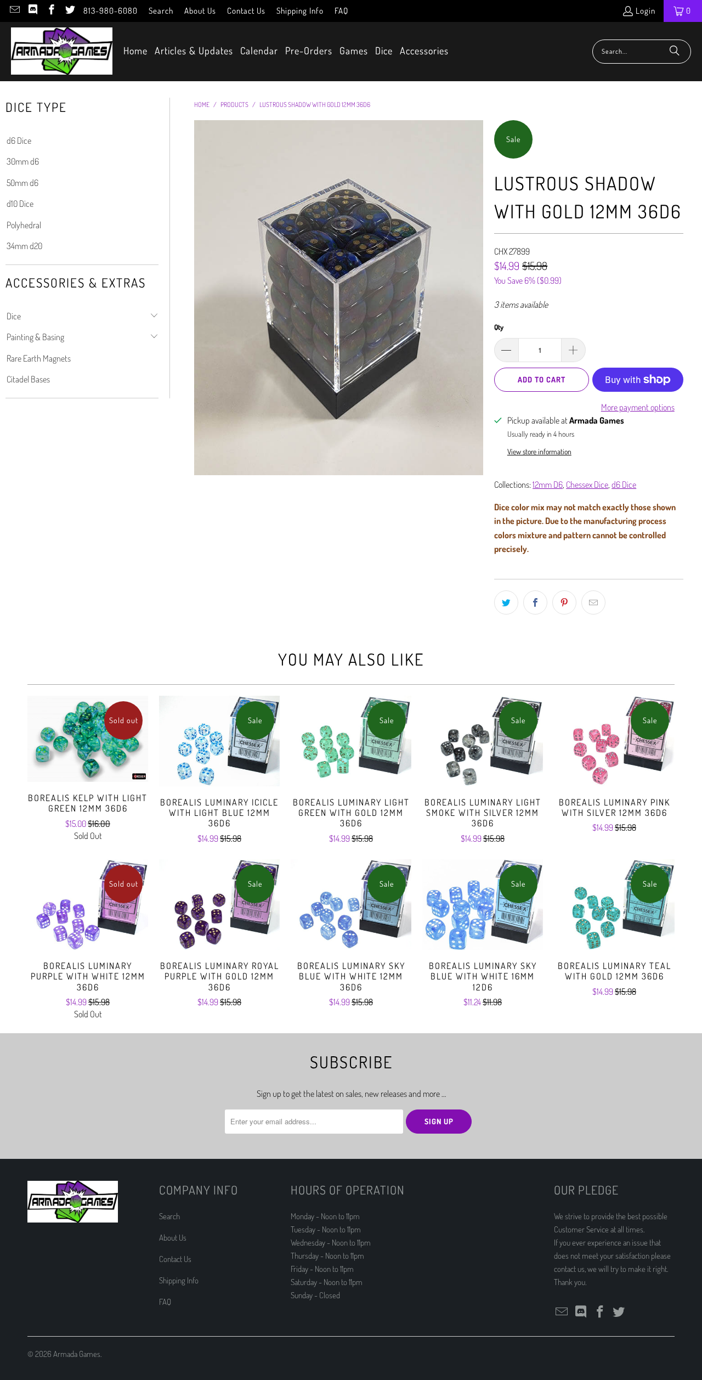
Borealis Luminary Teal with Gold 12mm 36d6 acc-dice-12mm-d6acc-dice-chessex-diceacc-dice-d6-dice (614, 904)
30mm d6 (23, 161)
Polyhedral (24, 224)
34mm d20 (24, 245)
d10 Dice (20, 203)
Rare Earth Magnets (39, 358)
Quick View (88, 763)
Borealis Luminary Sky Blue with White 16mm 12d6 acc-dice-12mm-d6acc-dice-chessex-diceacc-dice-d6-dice (482, 904)
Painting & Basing (35, 336)
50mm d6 (22, 182)
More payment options (638, 407)
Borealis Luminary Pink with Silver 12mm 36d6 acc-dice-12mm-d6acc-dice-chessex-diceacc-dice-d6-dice (614, 741)
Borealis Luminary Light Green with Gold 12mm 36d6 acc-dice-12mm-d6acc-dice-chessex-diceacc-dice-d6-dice (351, 741)
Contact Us (246, 10)
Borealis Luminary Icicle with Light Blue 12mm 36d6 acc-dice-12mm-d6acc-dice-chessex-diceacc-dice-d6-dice (219, 741)
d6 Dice (19, 140)
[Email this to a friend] (593, 602)
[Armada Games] (61, 51)
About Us (200, 10)
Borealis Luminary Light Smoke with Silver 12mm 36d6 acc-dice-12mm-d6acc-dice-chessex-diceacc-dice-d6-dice (482, 741)
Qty (498, 327)
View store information (539, 451)
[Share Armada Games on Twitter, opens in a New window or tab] (506, 602)
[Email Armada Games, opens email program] (14, 10)
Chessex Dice (587, 484)
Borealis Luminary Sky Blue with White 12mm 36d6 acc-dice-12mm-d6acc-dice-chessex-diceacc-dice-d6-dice (351, 904)
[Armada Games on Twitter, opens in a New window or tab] (69, 10)
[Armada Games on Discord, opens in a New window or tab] (32, 10)
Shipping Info (300, 10)
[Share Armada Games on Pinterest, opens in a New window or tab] (564, 602)
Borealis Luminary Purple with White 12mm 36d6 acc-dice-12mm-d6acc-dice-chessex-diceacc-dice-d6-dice (87, 904)
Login (645, 10)
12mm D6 (548, 484)
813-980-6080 (110, 10)
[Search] (674, 52)
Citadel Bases (28, 379)
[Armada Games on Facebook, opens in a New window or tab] (50, 10)
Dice (14, 316)
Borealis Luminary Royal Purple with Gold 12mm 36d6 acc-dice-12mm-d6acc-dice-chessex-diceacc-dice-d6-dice (219, 904)
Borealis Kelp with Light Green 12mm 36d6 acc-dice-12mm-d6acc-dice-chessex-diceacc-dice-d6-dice (87, 739)
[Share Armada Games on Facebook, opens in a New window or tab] (535, 602)
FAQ (341, 10)
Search (161, 10)
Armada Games (76, 1354)
